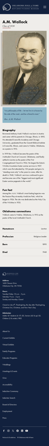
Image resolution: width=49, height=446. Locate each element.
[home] (20, 7)
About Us (6, 331)
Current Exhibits (9, 338)
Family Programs (9, 351)
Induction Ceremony (10, 391)
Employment (7, 411)
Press (4, 418)
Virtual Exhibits (8, 344)
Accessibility (7, 384)
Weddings (6, 364)
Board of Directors (10, 404)
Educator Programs (10, 358)
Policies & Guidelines (9, 437)
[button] (44, 7)
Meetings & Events (10, 371)
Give (4, 378)
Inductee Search (9, 398)
